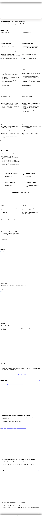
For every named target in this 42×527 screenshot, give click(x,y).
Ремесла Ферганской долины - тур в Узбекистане (13, 502)
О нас (18, 519)
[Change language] (40, 1)
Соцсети (24, 521)
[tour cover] (21, 398)
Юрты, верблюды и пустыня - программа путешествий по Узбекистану (19, 459)
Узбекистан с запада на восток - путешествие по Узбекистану (16, 415)
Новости (21, 522)
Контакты (24, 519)
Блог (17, 521)
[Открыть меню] (1, 1)
